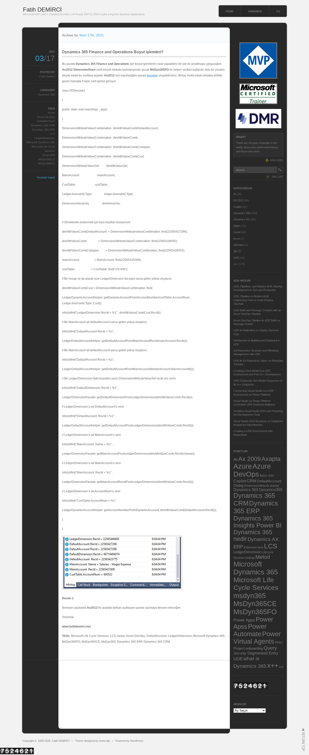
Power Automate (250, 630)
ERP (238, 546)
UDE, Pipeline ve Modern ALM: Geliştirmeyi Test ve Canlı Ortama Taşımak (253, 300)
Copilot (237, 206)
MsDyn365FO (46, 163)
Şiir (235, 251)
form (260, 547)
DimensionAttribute (256, 485)
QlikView (238, 244)
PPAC (279, 642)
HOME (229, 11)
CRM (251, 480)
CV (278, 11)
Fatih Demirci (47, 76)
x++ (235, 264)
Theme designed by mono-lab (92, 740)
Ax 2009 (249, 458)
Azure (51, 112)
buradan (152, 75)
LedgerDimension (44, 138)
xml (281, 666)
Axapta (271, 458)
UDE (236, 257)
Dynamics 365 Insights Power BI (257, 522)
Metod (262, 557)
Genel (236, 232)
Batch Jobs (267, 475)
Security (239, 653)
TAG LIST (277, 176)
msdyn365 (48, 155)
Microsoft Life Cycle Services (255, 583)
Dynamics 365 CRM (43, 125)
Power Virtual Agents (257, 637)
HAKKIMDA (255, 11)
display (274, 485)
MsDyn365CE (46, 159)
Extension (250, 547)
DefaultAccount (46, 121)
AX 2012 (238, 200)
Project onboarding (248, 648)
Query (270, 648)
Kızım (236, 238)
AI (234, 194)
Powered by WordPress (129, 740)
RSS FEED (276, 160)
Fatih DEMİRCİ (42, 9)
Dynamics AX (241, 219)
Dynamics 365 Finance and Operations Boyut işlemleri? (112, 52)
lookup (250, 558)
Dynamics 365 (46, 94)
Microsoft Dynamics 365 (40, 142)
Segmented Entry (262, 653)
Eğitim (236, 225)
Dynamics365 (270, 489)
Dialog (238, 485)
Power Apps (244, 620)
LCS (52, 133)
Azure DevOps (46, 116)
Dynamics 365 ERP (43, 129)
